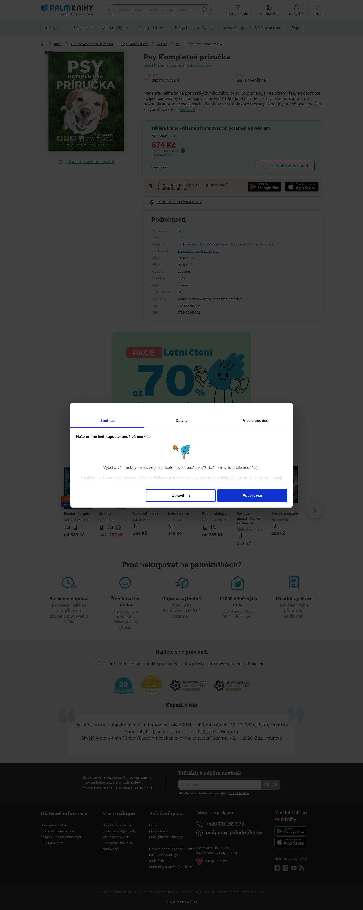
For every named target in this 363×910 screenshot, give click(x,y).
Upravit (178, 495)
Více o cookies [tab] (255, 420)
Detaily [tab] (182, 420)
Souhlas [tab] (107, 420)
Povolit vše (252, 495)
